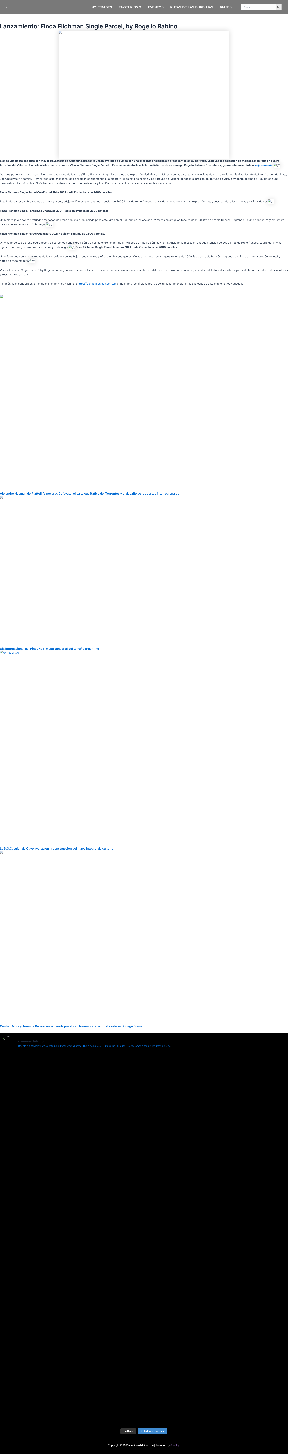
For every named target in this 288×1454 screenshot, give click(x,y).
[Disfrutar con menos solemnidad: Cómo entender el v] (168, 1370)
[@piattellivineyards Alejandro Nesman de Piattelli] (25, 1095)
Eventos (156, 7)
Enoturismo (130, 7)
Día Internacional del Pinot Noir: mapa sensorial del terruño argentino (49, 648)
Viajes (226, 7)
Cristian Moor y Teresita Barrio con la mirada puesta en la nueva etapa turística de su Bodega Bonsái (71, 1026)
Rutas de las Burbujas (191, 7)
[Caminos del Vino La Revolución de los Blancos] (168, 1065)
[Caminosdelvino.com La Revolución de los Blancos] (215, 1076)
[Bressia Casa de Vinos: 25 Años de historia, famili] (120, 1078)
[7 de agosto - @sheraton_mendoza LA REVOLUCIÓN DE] (215, 1339)
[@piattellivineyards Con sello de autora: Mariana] (25, 1357)
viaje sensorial (263, 165)
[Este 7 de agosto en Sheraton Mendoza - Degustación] (263, 1335)
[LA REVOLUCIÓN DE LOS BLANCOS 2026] (263, 1058)
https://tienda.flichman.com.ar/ (97, 283)
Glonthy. (175, 1445)
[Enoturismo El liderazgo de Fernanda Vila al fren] (72, 1341)
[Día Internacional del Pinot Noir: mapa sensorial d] (72, 1184)
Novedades (102, 7)
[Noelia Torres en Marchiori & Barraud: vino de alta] (120, 1355)
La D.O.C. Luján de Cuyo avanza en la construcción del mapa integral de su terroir (58, 848)
